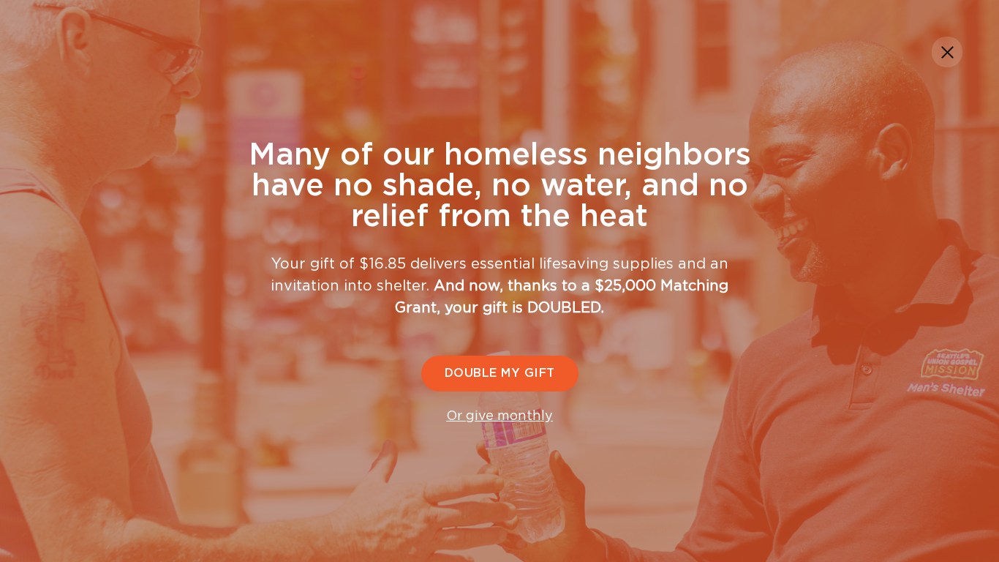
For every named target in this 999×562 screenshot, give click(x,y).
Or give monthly (499, 416)
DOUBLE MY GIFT (500, 373)
